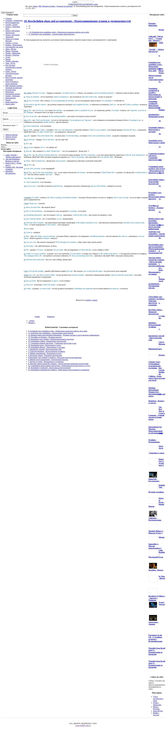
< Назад (31, 321)
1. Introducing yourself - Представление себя (44, 349)
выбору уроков (91, 300)
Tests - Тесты (10, 63)
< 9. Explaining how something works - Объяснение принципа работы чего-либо (58, 32)
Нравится (50, 317)
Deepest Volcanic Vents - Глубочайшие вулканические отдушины (156, 361)
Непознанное (10, 98)
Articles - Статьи (11, 43)
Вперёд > (32, 323)
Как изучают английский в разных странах (13, 67)
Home (35, 6)
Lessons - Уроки (11, 25)
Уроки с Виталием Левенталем (12, 32)
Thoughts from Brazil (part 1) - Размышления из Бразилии (156, 664)
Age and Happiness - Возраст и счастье (12, 160)
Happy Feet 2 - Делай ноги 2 (161, 462)
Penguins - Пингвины (152, 24)
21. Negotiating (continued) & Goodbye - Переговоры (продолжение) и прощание (58, 370)
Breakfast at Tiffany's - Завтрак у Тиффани (156, 598)
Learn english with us (83, 725)
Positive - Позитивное (13, 45)
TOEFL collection (11, 61)
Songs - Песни (10, 71)
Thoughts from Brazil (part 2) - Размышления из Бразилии (156, 651)
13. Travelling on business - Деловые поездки (45, 337)
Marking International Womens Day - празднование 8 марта (154, 392)
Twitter (37, 317)
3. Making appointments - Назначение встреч (44, 353)
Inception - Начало (155, 570)
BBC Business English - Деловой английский (56, 6)
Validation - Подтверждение (154, 519)
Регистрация (10, 139)
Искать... (4, 145)
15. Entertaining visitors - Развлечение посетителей (47, 341)
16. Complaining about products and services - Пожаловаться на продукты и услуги (59, 366)
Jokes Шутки (158, 711)
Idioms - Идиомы (11, 51)
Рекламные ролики (12, 94)
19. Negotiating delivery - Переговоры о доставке (46, 347)
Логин (5, 113)
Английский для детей (14, 47)
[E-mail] (29, 28)
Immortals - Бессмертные (10, 172)
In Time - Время (162, 577)
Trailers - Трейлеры (12, 96)
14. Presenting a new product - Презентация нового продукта (51, 339)
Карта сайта (10, 104)
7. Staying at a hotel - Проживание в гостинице (46, 362)
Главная (8, 18)
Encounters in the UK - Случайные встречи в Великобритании (155, 638)
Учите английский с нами (88, 4)
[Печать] (29, 26)
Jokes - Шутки (10, 49)
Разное (8, 100)
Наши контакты (11, 102)
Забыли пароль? (11, 135)
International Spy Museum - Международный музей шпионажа (155, 430)
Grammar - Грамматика (14, 21)
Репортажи (9, 92)
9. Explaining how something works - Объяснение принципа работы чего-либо (57, 331)
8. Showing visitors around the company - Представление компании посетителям (58, 364)
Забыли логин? (11, 137)
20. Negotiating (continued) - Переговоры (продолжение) (49, 368)
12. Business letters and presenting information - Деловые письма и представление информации (63, 335)
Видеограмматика (12, 23)
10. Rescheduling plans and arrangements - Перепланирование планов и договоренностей (77, 21)
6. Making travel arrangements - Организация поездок (48, 360)
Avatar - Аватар (162, 603)
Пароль (5, 119)
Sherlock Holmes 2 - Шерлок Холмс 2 (156, 532)
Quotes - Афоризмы (12, 53)
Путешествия (10, 90)
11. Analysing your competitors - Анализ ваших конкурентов (50, 333)
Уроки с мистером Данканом (12, 36)
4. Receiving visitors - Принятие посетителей (45, 356)
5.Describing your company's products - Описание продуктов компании (55, 358)
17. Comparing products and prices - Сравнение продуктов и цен (52, 343)
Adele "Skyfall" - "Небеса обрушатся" (13, 156)
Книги (8, 59)
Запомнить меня (9, 125)
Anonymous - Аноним (153, 623)
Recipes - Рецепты (12, 55)
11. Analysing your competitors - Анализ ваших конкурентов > (51, 34)
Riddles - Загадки (156, 714)
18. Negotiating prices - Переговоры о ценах (44, 345)
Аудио (7, 57)
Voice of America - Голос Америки (12, 83)
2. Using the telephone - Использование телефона (46, 351)
